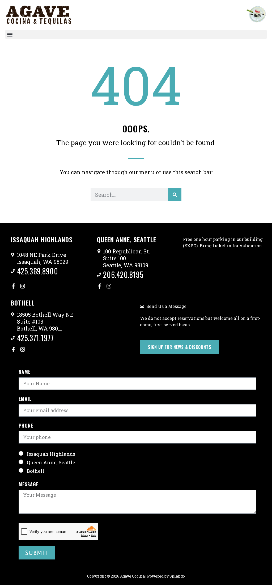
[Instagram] (22, 286)
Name (25, 372)
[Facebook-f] (13, 286)
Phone (26, 426)
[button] (136, 34)
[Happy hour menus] (256, 14)
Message (29, 485)
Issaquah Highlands (51, 454)
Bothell (35, 471)
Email (25, 399)
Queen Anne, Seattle (51, 462)
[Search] (174, 194)
